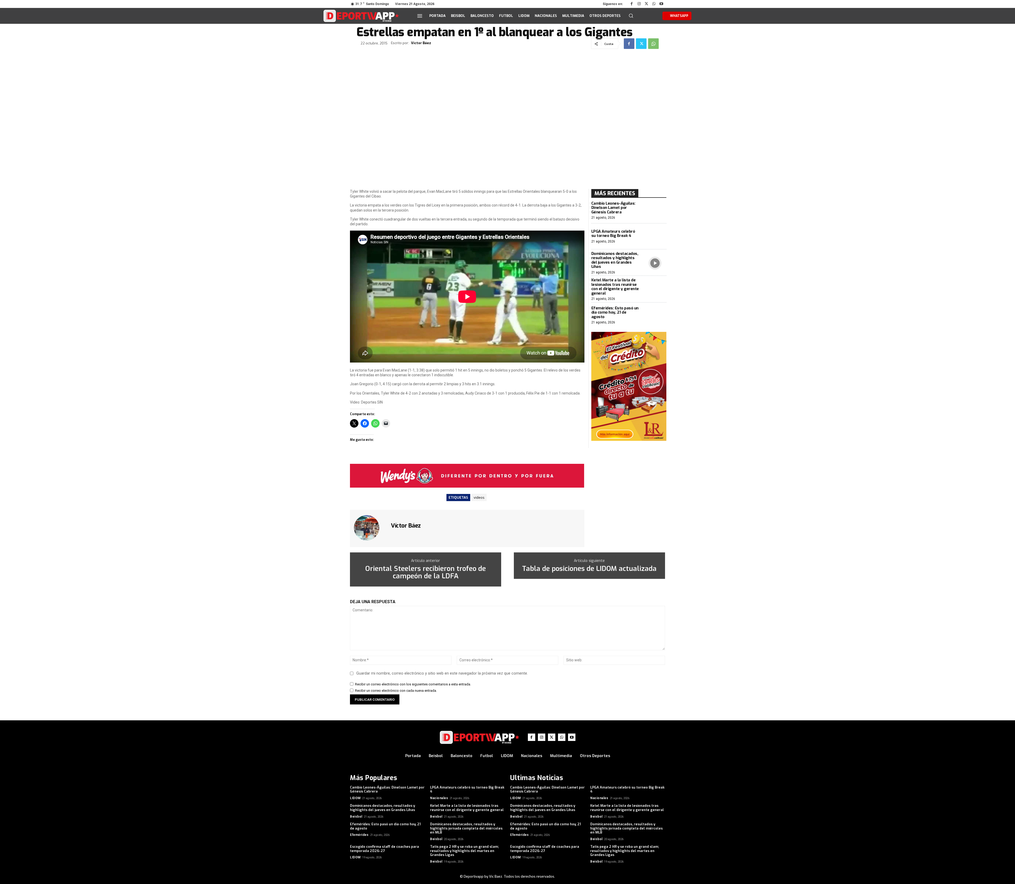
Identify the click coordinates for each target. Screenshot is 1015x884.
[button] (631, 15)
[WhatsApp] (654, 4)
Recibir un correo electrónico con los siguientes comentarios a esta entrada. (413, 684)
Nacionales (439, 798)
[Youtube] (661, 4)
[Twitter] (646, 4)
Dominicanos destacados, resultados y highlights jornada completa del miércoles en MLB (466, 828)
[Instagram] (639, 4)
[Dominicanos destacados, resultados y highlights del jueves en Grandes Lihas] (655, 263)
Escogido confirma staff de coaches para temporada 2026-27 (384, 848)
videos (479, 497)
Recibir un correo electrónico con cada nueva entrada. (396, 691)
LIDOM (355, 798)
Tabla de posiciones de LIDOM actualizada (589, 569)
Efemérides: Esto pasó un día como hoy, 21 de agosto (615, 312)
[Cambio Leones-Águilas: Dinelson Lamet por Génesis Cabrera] (655, 210)
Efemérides (359, 835)
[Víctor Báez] (370, 528)
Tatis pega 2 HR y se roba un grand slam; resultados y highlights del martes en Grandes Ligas (464, 850)
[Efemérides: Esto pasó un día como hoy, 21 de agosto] (655, 315)
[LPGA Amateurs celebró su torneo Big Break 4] (655, 236)
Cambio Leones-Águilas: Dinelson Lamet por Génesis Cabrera (613, 208)
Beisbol (356, 816)
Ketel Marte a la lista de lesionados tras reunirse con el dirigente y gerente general (615, 286)
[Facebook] (631, 4)
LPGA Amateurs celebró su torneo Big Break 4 (613, 234)
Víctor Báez (421, 43)
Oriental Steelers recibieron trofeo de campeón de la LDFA (425, 572)
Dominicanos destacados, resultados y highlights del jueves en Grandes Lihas (614, 260)
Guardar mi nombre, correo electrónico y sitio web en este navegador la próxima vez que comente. (442, 673)
